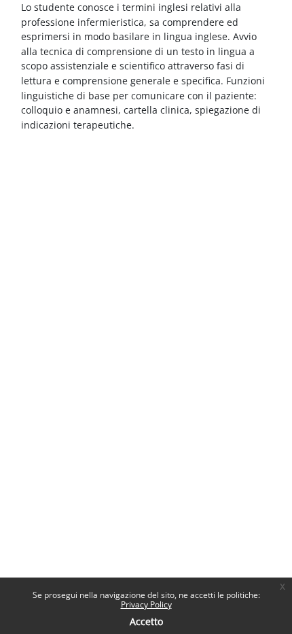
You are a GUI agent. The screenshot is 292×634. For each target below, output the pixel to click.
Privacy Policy (146, 604)
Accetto (146, 621)
